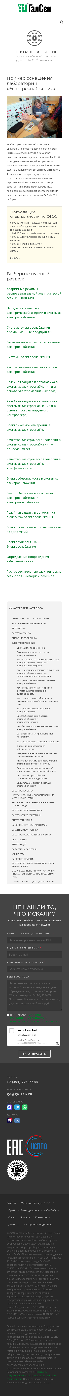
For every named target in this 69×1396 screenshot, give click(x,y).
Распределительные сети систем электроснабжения (33, 654)
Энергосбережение (22, 820)
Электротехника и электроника (29, 623)
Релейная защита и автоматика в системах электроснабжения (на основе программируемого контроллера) (38, 673)
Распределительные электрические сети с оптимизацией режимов (37, 755)
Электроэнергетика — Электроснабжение (38, 741)
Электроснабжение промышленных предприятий (35, 735)
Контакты (41, 1217)
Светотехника (19, 839)
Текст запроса (18, 976)
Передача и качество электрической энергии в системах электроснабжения (34, 312)
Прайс (12, 1210)
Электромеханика (21, 633)
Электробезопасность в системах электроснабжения (33, 710)
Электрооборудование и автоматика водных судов (33, 865)
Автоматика (19, 628)
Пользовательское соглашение (34, 1021)
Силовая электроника (24, 638)
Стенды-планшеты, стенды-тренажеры (33, 881)
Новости (25, 1217)
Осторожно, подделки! (38, 1224)
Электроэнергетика (22, 790)
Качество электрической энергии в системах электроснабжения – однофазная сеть (34, 444)
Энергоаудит (19, 844)
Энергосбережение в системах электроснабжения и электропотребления (30, 497)
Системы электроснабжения (28, 357)
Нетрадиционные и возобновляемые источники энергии (33, 797)
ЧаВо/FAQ (50, 1210)
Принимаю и (34, 1018)
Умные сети (18, 854)
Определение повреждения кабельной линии (31, 747)
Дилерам (13, 1224)
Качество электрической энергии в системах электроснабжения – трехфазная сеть (34, 463)
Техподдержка (30, 1210)
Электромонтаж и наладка (27, 810)
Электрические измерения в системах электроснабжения (36, 682)
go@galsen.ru (19, 1094)
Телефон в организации (26, 962)
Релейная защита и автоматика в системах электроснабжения (38, 728)
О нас (11, 1217)
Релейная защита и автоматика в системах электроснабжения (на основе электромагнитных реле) (32, 386)
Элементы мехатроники (25, 829)
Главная (11, 1203)
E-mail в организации (24, 948)
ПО (48, 1203)
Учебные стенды (31, 1203)
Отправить (36, 1054)
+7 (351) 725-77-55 (22, 1081)
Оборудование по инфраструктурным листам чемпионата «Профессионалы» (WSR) (34, 873)
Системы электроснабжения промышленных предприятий (32, 777)
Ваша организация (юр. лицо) (30, 933)
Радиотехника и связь (24, 849)
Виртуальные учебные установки (30, 618)
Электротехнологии (23, 859)
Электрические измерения (26, 815)
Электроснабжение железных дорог (32, 834)
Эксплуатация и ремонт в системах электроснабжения (34, 784)
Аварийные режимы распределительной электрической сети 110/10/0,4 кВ (34, 293)
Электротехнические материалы (29, 825)
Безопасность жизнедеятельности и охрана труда (33, 804)
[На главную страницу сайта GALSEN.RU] (34, 8)
